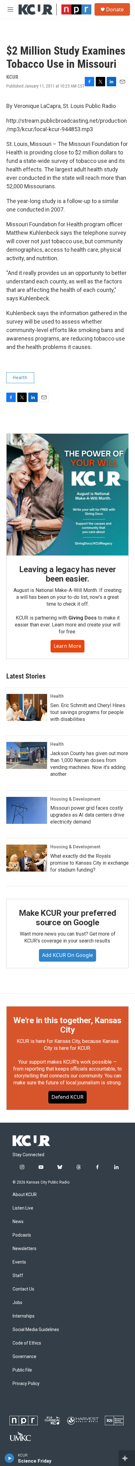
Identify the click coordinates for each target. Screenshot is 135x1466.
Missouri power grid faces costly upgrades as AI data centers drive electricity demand (87, 815)
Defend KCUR (67, 1096)
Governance (24, 1356)
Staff (18, 1275)
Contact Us (23, 1289)
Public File (22, 1370)
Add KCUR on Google (67, 955)
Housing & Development (75, 799)
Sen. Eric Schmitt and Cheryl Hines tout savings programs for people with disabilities (87, 712)
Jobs (17, 1302)
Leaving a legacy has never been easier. (67, 574)
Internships (24, 1316)
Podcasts (22, 1235)
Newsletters (24, 1248)
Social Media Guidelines (36, 1329)
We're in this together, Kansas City (68, 1025)
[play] (10, 1458)
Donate (115, 9)
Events (19, 1262)
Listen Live (23, 1208)
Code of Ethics (27, 1343)
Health (20, 377)
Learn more (67, 645)
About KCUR (25, 1194)
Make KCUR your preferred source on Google (67, 917)
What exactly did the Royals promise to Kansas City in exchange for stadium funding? (89, 863)
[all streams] (126, 1458)
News (18, 1221)
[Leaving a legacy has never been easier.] (67, 495)
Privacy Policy (26, 1383)
